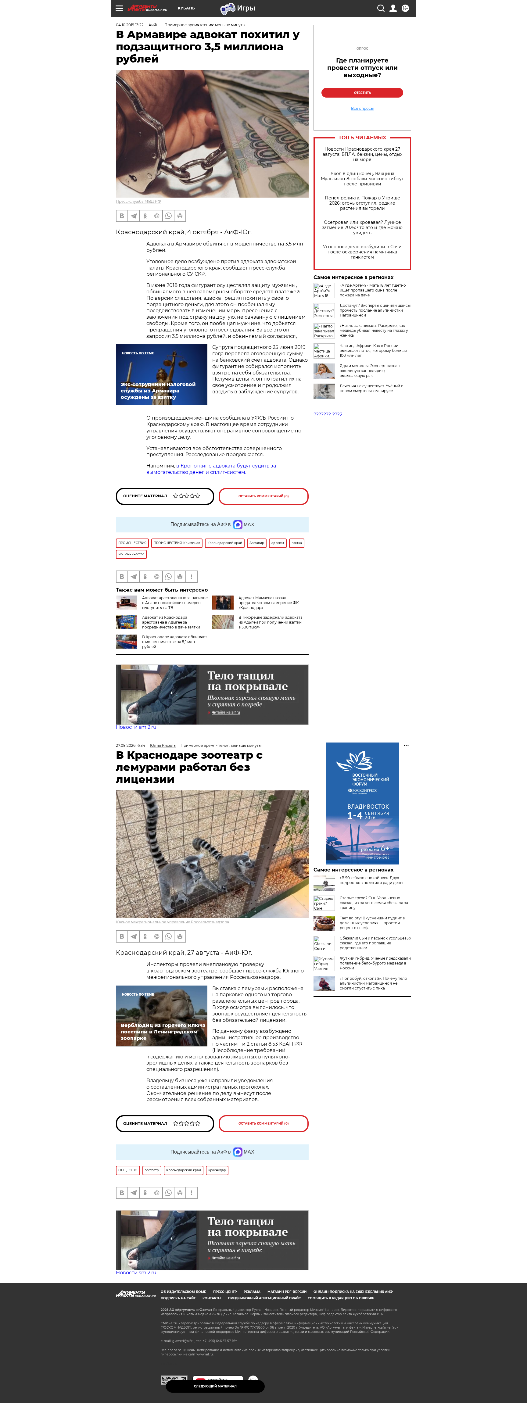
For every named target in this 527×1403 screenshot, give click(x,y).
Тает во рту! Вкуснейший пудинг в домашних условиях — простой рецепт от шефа (372, 923)
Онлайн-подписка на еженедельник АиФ (353, 1292)
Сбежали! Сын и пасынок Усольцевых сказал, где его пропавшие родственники (375, 943)
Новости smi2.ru (136, 727)
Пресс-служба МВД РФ (138, 201)
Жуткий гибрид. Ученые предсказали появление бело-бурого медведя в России (375, 963)
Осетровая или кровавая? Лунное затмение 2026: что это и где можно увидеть (362, 227)
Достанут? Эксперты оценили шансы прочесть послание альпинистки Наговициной (375, 310)
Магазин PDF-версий (287, 1292)
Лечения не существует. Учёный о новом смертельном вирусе (371, 388)
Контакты (212, 1298)
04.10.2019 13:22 (130, 25)
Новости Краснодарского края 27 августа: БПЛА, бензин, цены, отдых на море (362, 154)
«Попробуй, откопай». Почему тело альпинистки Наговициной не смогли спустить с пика (373, 983)
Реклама (252, 1292)
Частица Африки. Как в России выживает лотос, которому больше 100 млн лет (373, 350)
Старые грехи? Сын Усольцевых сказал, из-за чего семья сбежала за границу (374, 903)
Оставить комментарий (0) (263, 496)
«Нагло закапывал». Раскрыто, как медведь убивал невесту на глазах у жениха (374, 330)
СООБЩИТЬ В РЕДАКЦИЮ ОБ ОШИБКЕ (341, 1298)
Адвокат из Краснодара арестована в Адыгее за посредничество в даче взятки (171, 622)
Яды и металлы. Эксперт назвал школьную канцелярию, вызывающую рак (370, 370)
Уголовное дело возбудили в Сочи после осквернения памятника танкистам (362, 252)
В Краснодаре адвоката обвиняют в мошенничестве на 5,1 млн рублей (174, 642)
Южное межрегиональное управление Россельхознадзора (172, 922)
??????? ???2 (328, 414)
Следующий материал (215, 1386)
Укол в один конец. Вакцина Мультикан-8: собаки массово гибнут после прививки (362, 179)
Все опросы (362, 108)
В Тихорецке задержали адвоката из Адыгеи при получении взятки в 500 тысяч (270, 622)
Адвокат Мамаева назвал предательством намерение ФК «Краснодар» (268, 603)
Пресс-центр (225, 1292)
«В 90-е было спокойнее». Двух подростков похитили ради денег (372, 880)
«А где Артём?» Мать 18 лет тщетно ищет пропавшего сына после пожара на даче (373, 290)
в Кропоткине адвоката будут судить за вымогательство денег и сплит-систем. (211, 469)
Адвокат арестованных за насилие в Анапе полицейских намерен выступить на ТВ (175, 603)
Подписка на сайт (178, 1298)
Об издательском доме (183, 1292)
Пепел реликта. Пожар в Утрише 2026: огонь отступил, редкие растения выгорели (362, 203)
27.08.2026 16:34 (130, 745)
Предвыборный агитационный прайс (264, 1298)
